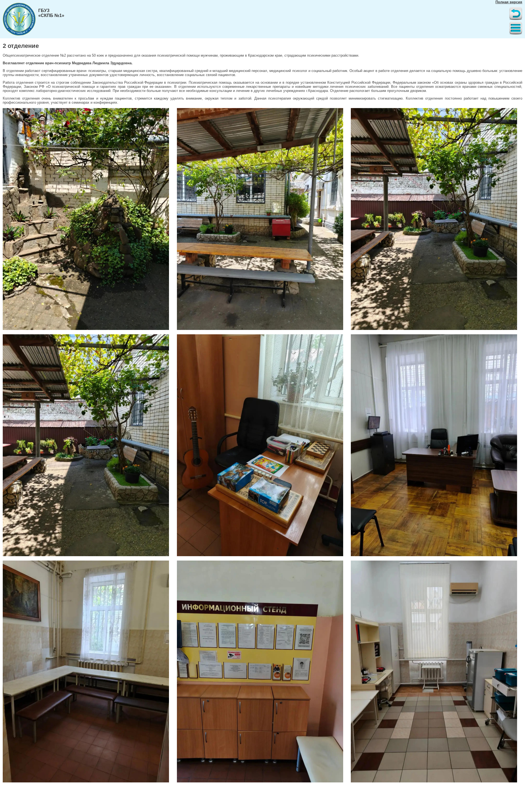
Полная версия (508, 2)
